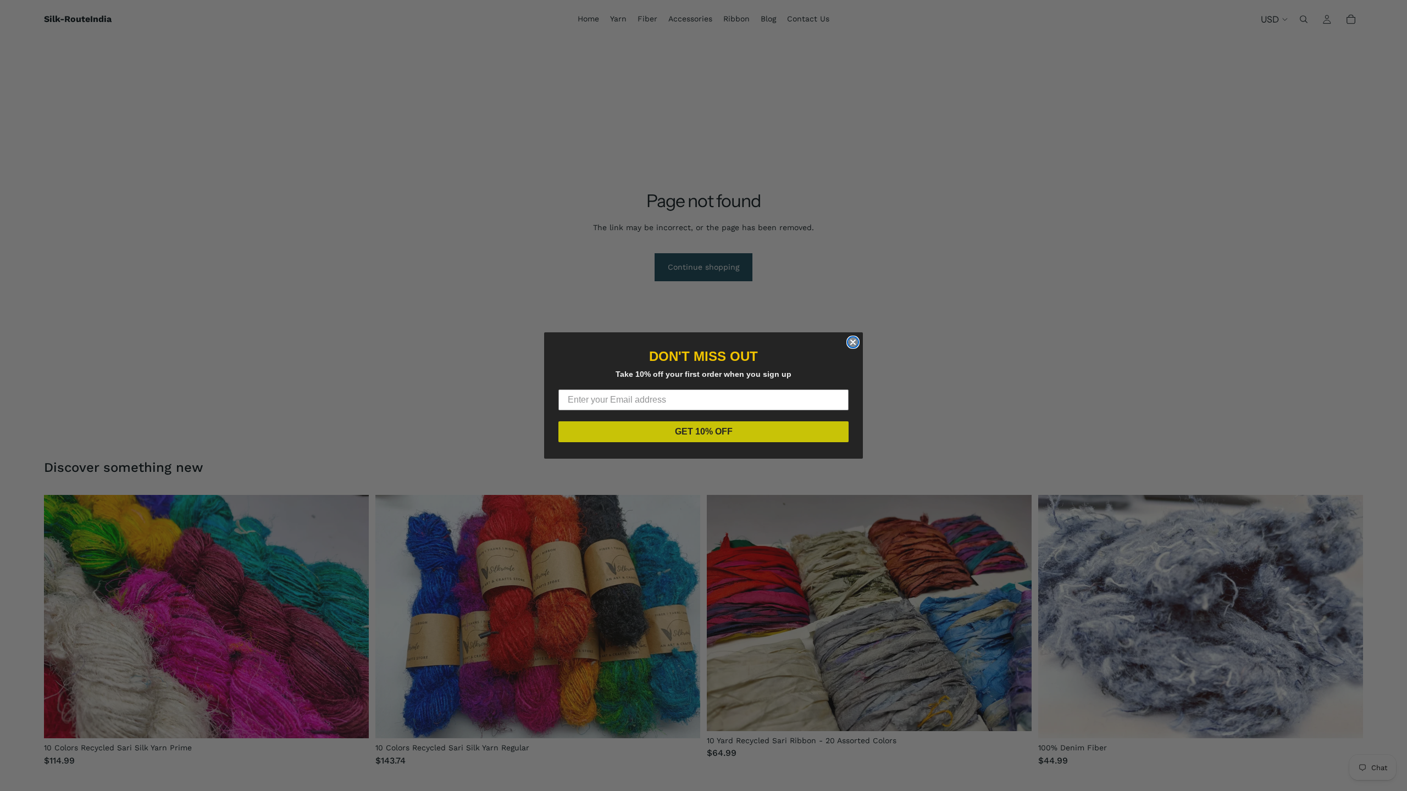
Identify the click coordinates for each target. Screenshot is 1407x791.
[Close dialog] (852, 342)
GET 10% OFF (704, 431)
